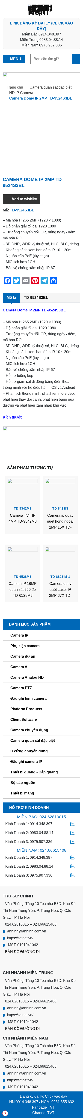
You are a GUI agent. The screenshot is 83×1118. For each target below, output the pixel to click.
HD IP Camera (21, 93)
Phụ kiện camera (25, 646)
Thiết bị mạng (22, 793)
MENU (15, 59)
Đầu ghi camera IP (26, 762)
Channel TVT (42, 1113)
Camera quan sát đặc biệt (50, 87)
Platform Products (26, 709)
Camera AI (19, 667)
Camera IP (19, 635)
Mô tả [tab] (11, 298)
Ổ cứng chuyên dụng (29, 751)
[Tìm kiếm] (76, 59)
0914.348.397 (27, 1102)
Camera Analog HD (27, 677)
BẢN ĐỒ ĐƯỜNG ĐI (22, 952)
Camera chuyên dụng (29, 730)
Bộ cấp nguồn (22, 783)
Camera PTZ (21, 688)
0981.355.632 (62, 1102)
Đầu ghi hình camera (28, 698)
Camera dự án (22, 656)
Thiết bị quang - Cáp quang (34, 772)
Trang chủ (15, 87)
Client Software (23, 719)
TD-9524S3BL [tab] (36, 298)
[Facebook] (6, 962)
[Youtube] (15, 962)
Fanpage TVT (43, 1107)
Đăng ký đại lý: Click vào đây (43, 1096)
